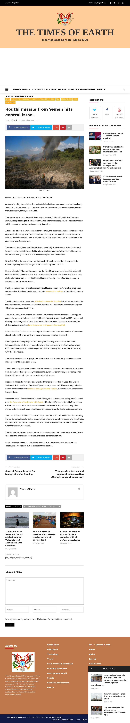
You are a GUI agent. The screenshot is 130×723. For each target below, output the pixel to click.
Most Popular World (57, 673)
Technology (52, 654)
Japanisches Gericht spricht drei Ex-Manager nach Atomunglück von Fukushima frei (105, 164)
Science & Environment (81, 89)
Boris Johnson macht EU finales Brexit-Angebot (113, 135)
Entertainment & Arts (19, 96)
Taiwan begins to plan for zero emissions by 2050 (114, 696)
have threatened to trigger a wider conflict (46, 325)
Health (101, 89)
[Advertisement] (65, 67)
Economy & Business (44, 89)
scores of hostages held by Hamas (42, 388)
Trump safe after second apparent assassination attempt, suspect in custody (67, 474)
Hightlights (52, 649)
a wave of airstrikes (54, 291)
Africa (92, 654)
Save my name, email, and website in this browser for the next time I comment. (38, 619)
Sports (62, 89)
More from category (51, 506)
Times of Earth (11, 120)
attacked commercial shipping (48, 301)
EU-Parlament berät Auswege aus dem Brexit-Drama (112, 179)
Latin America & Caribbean (60, 664)
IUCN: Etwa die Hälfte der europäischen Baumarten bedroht (113, 149)
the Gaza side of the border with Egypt (26, 402)
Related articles (13, 506)
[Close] (91, 669)
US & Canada (95, 664)
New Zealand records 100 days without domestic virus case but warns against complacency (109, 680)
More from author (32, 506)
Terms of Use (81, 720)
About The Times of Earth (62, 720)
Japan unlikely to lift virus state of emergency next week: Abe (115, 711)
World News (20, 89)
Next (15, 554)
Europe (92, 659)
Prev (9, 554)
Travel (50, 659)
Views (92, 649)
